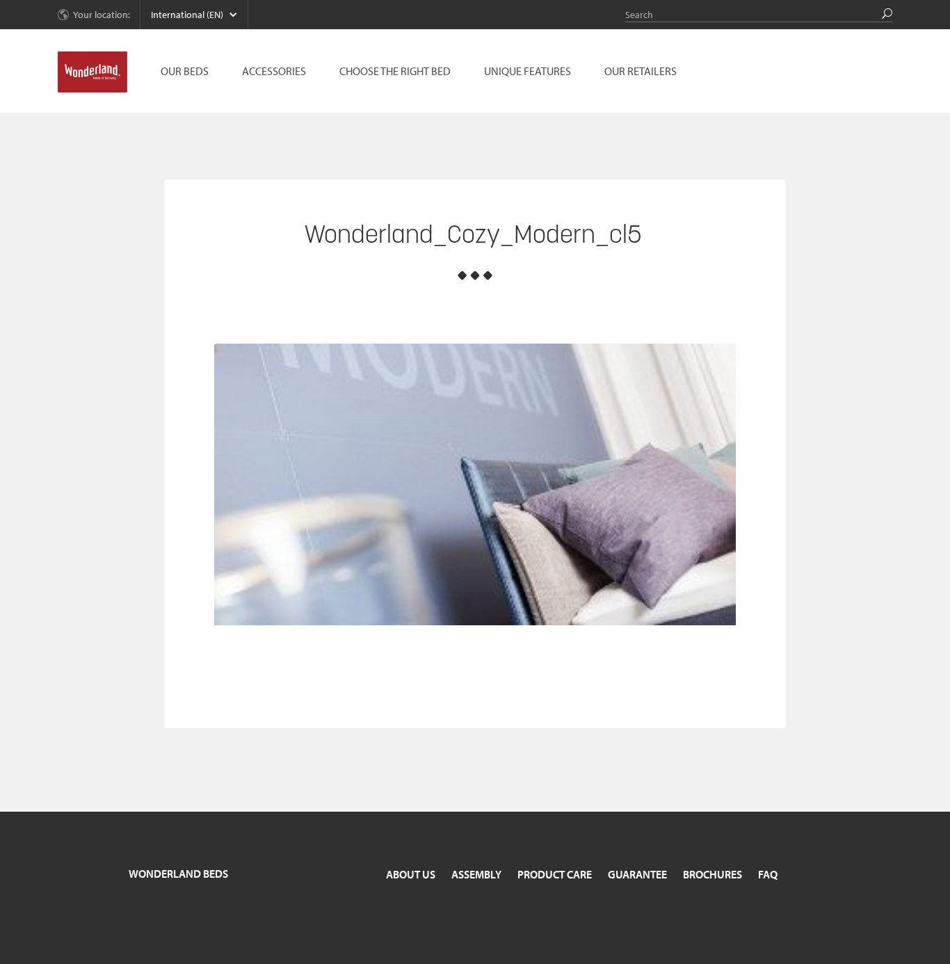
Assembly (476, 874)
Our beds (185, 71)
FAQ (768, 874)
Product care (554, 874)
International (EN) (187, 14)
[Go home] (92, 72)
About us (410, 874)
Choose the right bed (395, 71)
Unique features (527, 71)
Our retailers (640, 71)
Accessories (274, 71)
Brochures (712, 874)
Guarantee (637, 874)
